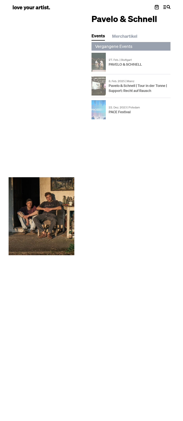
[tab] (100, 36)
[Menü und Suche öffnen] (166, 7)
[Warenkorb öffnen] (156, 7)
